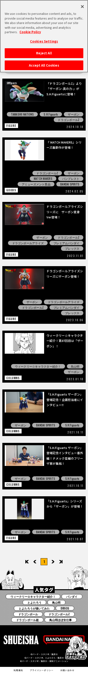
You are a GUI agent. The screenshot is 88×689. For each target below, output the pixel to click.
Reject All (44, 53)
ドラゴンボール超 (27, 620)
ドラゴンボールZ (68, 120)
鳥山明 (75, 366)
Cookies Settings (44, 41)
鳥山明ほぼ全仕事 (60, 620)
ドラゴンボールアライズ (28, 243)
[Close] (82, 6)
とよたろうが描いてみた (34, 608)
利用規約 (18, 670)
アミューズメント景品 (36, 184)
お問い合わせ (67, 670)
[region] (44, 36)
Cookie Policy (30, 32)
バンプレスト (70, 178)
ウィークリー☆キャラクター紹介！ (38, 366)
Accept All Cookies (44, 65)
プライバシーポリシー (42, 670)
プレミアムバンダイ (66, 243)
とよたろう (34, 602)
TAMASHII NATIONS (22, 114)
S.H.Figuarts (51, 114)
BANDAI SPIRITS (69, 184)
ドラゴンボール (28, 614)
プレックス (72, 248)
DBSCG (65, 608)
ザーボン (73, 114)
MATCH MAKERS (43, 178)
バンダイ (71, 596)
